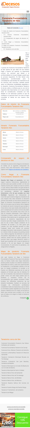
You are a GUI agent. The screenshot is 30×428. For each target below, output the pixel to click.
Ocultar (21, 28)
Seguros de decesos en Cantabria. (19, 169)
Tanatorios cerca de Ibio (11, 49)
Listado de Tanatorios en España (16, 409)
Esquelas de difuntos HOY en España (16, 407)
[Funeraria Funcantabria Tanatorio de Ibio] (27, 298)
